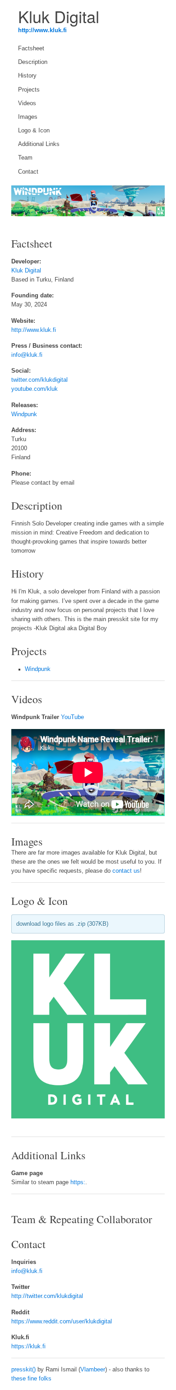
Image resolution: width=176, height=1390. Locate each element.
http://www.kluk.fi (42, 30)
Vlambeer (92, 1369)
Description (32, 62)
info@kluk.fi (26, 355)
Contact (28, 172)
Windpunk (24, 414)
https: (77, 1182)
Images (27, 117)
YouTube (72, 717)
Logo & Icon (34, 130)
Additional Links (39, 144)
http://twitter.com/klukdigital (47, 1296)
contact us (126, 871)
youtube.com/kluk (34, 389)
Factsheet (31, 48)
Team (25, 158)
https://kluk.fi (28, 1346)
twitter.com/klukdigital (39, 380)
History (27, 76)
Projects (29, 90)
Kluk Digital (26, 270)
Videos (27, 103)
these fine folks (31, 1378)
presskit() (23, 1369)
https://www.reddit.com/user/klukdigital (61, 1321)
